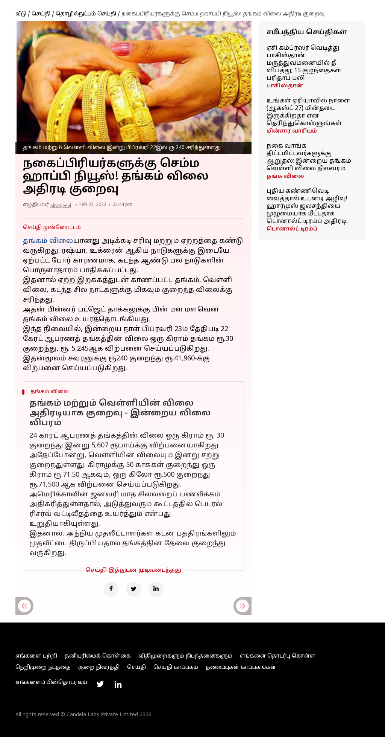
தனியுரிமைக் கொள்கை (98, 656)
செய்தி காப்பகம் (175, 667)
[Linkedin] (156, 589)
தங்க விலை (285, 176)
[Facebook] (110, 589)
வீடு (20, 14)
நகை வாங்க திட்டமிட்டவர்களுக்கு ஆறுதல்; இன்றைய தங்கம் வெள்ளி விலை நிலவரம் (309, 157)
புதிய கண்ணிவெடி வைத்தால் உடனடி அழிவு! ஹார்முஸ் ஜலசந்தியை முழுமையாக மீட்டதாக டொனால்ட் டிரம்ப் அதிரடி (307, 206)
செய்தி (41, 14)
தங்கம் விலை (48, 241)
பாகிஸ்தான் (285, 86)
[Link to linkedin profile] (118, 684)
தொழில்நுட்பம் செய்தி (86, 14)
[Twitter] (133, 589)
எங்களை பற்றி (36, 656)
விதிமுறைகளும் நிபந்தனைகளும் (185, 656)
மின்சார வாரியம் (292, 131)
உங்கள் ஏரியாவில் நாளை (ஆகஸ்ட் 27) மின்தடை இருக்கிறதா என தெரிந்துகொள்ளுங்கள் (308, 112)
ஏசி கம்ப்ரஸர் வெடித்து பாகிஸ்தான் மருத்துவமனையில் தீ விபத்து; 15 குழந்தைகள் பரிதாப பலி (304, 63)
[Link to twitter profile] (100, 684)
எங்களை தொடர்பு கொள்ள (277, 656)
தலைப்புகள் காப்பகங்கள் (241, 667)
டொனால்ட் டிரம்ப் (292, 229)
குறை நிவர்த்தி (99, 667)
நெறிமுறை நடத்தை (43, 667)
